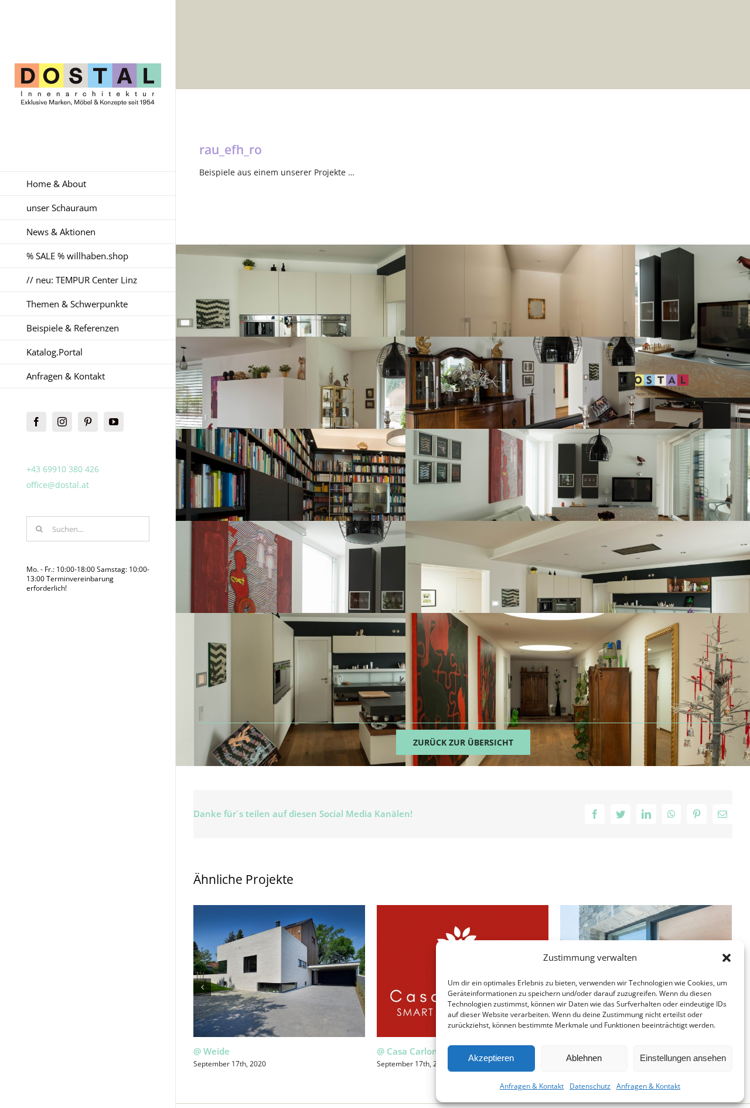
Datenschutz (590, 1086)
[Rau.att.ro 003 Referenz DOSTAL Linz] (367, 689)
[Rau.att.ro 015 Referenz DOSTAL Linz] (367, 505)
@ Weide (211, 1051)
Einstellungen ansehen (683, 1058)
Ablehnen (584, 1058)
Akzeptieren (491, 1058)
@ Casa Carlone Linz (419, 1051)
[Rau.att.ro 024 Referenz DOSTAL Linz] (367, 413)
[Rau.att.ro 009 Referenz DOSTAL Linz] (367, 597)
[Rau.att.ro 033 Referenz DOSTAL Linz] (367, 321)
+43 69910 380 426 (62, 469)
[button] (726, 958)
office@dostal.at (57, 484)
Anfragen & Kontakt (532, 1086)
